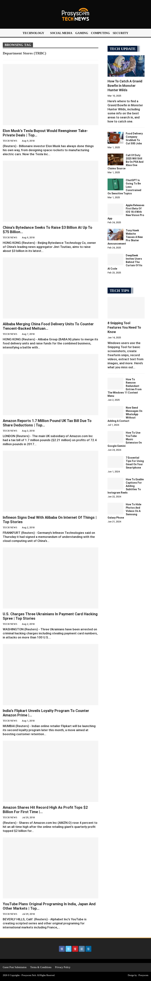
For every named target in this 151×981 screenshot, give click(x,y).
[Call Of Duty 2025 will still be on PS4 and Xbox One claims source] (115, 159)
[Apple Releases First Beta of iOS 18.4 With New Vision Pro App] (115, 209)
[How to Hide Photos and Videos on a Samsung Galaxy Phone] (115, 508)
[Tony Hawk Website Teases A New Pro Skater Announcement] (115, 235)
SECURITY (120, 33)
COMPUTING (100, 33)
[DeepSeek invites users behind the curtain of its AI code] (115, 260)
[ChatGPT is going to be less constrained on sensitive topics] (115, 184)
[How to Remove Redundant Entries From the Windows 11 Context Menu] (115, 383)
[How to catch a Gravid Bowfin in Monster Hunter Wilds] (126, 66)
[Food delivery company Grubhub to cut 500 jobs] (115, 138)
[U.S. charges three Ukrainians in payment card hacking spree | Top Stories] (50, 577)
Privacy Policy (62, 967)
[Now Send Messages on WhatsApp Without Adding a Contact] (115, 412)
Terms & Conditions (40, 967)
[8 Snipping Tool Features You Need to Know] (126, 307)
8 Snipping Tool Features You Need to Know (124, 327)
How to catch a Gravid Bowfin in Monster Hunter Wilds (125, 85)
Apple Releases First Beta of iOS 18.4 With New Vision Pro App (126, 212)
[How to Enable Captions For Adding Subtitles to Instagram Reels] (115, 483)
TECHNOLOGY (33, 33)
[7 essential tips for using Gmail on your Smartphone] (115, 462)
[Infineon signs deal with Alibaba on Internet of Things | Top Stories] (50, 481)
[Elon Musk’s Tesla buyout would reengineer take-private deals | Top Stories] (50, 94)
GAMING (81, 33)
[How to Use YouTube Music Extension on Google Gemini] (115, 437)
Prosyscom (143, 975)
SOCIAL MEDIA (61, 33)
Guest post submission (15, 967)
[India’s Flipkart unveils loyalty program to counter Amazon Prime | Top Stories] (50, 674)
